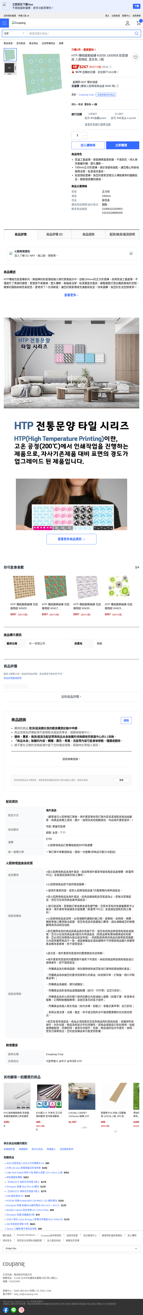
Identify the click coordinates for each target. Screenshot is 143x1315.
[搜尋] (137, 33)
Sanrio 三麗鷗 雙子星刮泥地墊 (22, 1229)
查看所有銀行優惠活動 (98, 124)
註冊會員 (116, 16)
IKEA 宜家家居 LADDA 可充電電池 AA (25, 1163)
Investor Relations (26, 1235)
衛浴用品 (33, 43)
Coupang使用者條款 (51, 1235)
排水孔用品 (37, 1149)
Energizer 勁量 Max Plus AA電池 (23, 1186)
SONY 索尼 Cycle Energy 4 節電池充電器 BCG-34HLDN (35, 1219)
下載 (136, 6)
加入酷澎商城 (54, 1240)
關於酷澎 (7, 1235)
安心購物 (132, 1235)
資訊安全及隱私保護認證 (29, 1240)
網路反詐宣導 (72, 1240)
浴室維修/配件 (67, 1149)
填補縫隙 (23, 1149)
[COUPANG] (14, 1265)
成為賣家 (137, 16)
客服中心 (126, 16)
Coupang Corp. (97, 94)
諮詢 (126, 720)
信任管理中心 (90, 1235)
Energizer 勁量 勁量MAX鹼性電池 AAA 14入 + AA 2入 (33, 1205)
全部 (6, 33)
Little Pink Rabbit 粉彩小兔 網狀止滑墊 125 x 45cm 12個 (35, 1172)
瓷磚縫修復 (9, 1149)
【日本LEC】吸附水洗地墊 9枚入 (23, 1182)
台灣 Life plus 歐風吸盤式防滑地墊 (24, 1168)
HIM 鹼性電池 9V (15, 1196)
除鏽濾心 (51, 1149)
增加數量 (85, 137)
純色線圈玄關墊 (14, 1177)
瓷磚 (61, 43)
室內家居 (20, 43)
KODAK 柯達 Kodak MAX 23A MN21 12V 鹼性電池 (32, 1200)
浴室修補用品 (48, 43)
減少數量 (85, 134)
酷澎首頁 (8, 43)
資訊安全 (7, 1240)
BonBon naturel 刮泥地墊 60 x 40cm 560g (28, 1210)
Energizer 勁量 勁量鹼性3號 (20, 1215)
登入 (107, 16)
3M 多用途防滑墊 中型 (18, 1224)
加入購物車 (88, 145)
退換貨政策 (72, 1235)
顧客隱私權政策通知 (112, 1235)
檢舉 (121, 780)
